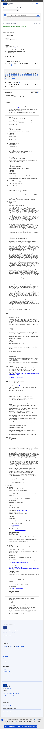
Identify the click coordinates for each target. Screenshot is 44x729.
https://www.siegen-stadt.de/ (22, 510)
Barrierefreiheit (5, 656)
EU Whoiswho (5, 675)
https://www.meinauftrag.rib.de (17, 377)
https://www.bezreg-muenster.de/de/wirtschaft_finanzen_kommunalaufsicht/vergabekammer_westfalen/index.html (24, 568)
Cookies (4, 654)
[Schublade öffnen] (4, 32)
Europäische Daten (6, 671)
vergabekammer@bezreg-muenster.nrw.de (20, 562)
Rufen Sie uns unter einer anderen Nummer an (11, 695)
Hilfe (3, 638)
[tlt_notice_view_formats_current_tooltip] (37, 92)
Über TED (4, 661)
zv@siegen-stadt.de (12, 47)
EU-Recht (4, 669)
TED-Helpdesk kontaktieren (8, 640)
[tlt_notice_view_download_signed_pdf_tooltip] (11, 65)
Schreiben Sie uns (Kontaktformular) (9, 697)
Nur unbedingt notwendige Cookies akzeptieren (27, 726)
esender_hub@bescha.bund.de (17, 588)
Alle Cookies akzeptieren (10, 726)
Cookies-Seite (36, 719)
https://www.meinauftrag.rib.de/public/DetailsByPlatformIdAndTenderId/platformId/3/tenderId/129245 (24, 374)
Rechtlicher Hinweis (6, 652)
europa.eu (9, 688)
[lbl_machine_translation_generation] (19, 82)
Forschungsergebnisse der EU (8, 673)
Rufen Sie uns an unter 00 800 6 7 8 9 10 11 (11, 693)
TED (3, 23)
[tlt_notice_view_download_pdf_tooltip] (5, 75)
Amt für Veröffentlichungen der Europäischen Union (13, 630)
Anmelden (32, 3)
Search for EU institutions (7, 705)
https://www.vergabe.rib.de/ (20, 508)
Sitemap (4, 663)
